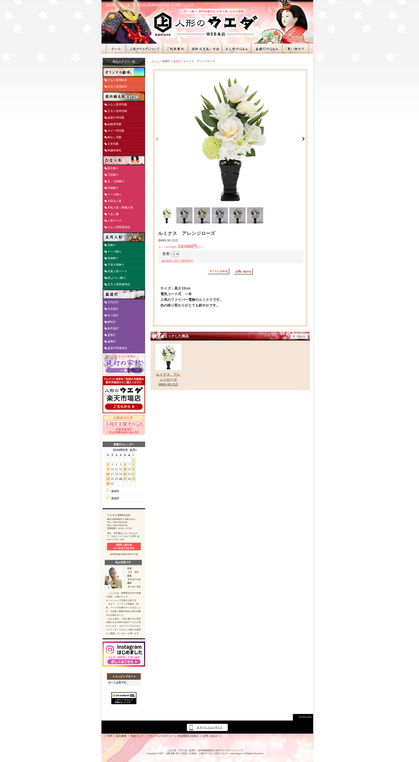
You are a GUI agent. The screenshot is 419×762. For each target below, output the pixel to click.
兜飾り (111, 245)
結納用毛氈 (114, 124)
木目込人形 (114, 201)
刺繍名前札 (114, 150)
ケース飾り (114, 194)
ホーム (115, 48)
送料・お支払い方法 (205, 48)
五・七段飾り (115, 181)
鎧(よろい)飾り (116, 277)
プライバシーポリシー (161, 736)
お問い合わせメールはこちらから (124, 546)
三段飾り (113, 174)
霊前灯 (111, 335)
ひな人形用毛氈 (117, 104)
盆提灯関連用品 (117, 348)
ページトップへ (305, 716)
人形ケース (114, 220)
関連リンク (137, 736)
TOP (109, 736)
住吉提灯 (113, 308)
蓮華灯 (111, 341)
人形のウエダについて (144, 48)
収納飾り (113, 187)
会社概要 (121, 736)
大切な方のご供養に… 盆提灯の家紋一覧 (124, 364)
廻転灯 (111, 321)
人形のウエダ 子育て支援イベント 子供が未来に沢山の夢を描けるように (124, 424)
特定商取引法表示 (188, 736)
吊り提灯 (113, 315)
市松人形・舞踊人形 (120, 207)
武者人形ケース (117, 271)
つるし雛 (113, 214)
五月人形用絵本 (117, 86)
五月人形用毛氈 (117, 111)
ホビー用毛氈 (115, 130)
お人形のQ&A (236, 48)
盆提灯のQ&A (266, 48)
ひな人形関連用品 (118, 227)
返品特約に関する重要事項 (177, 260)
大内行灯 (113, 302)
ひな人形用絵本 (117, 80)
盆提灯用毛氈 (115, 117)
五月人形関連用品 (118, 284)
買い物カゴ (295, 48)
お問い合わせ (243, 271)
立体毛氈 (113, 143)
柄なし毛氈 (114, 137)
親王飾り (113, 168)
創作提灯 (113, 328)
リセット (301, 336)
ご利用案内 (175, 48)
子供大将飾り (115, 264)
